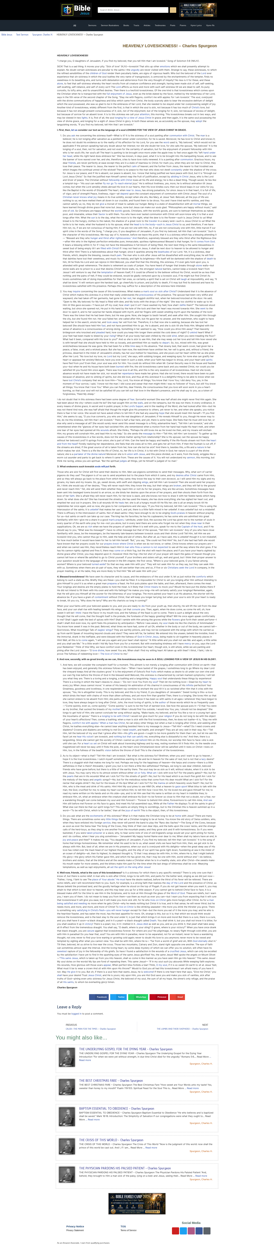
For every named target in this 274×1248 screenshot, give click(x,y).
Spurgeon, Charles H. (42, 34)
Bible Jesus (6, 34)
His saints (68, 982)
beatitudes (163, 251)
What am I (152, 772)
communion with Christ (181, 135)
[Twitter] (183, 1230)
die (143, 605)
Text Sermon (22, 34)
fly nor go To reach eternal (117, 183)
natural (158, 268)
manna (161, 783)
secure (90, 930)
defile (183, 305)
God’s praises (178, 512)
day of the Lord (174, 882)
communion (186, 159)
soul (165, 623)
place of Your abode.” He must (108, 879)
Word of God (178, 893)
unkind (193, 332)
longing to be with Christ (115, 716)
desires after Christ (186, 475)
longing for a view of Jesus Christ (133, 117)
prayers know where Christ (118, 543)
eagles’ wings (105, 629)
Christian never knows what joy (80, 197)
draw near (196, 523)
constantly (176, 169)
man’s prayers (116, 519)
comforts (201, 576)
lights (84, 117)
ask (73, 135)
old (72, 210)
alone (60, 83)
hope (161, 413)
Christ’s (196, 107)
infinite (189, 685)
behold (143, 740)
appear (107, 964)
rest (129, 298)
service (107, 822)
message (148, 433)
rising (112, 335)
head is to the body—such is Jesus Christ (156, 224)
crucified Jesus (178, 951)
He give (71, 971)
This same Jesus (69, 958)
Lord (203, 73)
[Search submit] (173, 10)
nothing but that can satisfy (129, 736)
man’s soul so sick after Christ (159, 291)
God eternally (200, 941)
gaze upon (181, 786)
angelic (98, 779)
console (136, 609)
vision (108, 750)
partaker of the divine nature (89, 454)
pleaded (100, 332)
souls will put (102, 466)
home (178, 815)
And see (207, 800)
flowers (176, 619)
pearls (70, 776)
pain (119, 255)
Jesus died (142, 923)
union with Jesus (136, 454)
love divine (98, 650)
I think (78, 612)
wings (145, 482)
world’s (118, 210)
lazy (203, 759)
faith (72, 495)
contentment (101, 597)
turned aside (98, 564)
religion (168, 716)
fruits (153, 671)
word (166, 142)
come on (119, 550)
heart (205, 681)
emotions (165, 66)
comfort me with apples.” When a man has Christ (98, 722)
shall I (127, 305)
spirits (209, 359)
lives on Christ (158, 900)
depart (166, 342)
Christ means (151, 586)
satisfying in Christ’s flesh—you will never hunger (103, 910)
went (203, 308)
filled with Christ (109, 248)
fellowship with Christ (120, 180)
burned (120, 366)
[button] (63, 25)
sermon (191, 457)
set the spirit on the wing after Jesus (130, 867)
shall (59, 975)
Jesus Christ (94, 975)
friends (72, 162)
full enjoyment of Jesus (119, 93)
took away (112, 322)
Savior (101, 214)
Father (170, 803)
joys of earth (132, 810)
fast (103, 325)
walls (140, 402)
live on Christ (126, 906)
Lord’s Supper (135, 406)
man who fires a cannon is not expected (146, 547)
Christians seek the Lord (181, 567)
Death (153, 920)
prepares (112, 583)
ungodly (135, 69)
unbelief (94, 509)
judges (123, 460)
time (132, 346)
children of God (98, 73)
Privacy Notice (75, 1226)
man (202, 135)
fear (132, 399)
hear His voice (84, 736)
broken (177, 485)
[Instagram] (191, 1230)
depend (124, 193)
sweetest (62, 951)
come (84, 640)
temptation (107, 272)
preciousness (146, 294)
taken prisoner (94, 832)
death (210, 258)
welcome (148, 971)
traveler (153, 221)
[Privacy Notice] (60, 1227)
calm (134, 166)
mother (116, 709)
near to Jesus (133, 190)
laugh (184, 279)
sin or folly (140, 772)
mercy (187, 643)
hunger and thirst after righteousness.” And (113, 238)
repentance (128, 373)
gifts (130, 733)
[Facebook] (199, 1230)
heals (121, 502)
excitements (96, 815)
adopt (199, 121)
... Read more (192, 1088)
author (162, 702)
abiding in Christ (180, 176)
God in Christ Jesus (148, 636)
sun (93, 217)
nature (200, 447)
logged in (76, 1013)
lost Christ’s (75, 380)
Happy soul (156, 678)
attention (145, 114)
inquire (76, 291)
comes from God (206, 241)
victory (88, 923)
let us (74, 130)
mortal (196, 203)
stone (199, 265)
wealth (132, 729)
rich (90, 526)
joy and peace (70, 839)
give (102, 203)
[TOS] (114, 1227)
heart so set (90, 743)
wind (174, 335)
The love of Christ (110, 653)
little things (112, 819)
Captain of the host (192, 526)
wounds (104, 430)
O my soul (161, 964)
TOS (123, 1226)
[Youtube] (175, 1230)
